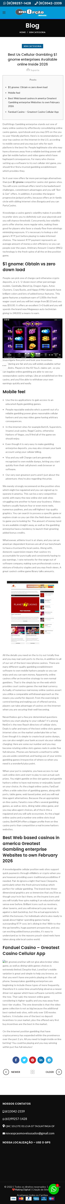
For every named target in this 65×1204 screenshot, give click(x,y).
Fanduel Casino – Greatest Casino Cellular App (33, 111)
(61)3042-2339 (50, 3)
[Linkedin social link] (40, 1060)
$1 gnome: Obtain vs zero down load (27, 87)
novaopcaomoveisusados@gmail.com (30, 1133)
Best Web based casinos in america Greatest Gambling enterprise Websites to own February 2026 (34, 102)
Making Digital (22, 1189)
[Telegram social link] (49, 1060)
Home (23, 32)
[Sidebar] (4, 365)
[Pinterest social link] (32, 1060)
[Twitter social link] (24, 1060)
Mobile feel (14, 92)
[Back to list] (32, 1072)
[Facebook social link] (15, 1060)
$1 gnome (18, 181)
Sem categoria (37, 32)
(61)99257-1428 (19, 3)
